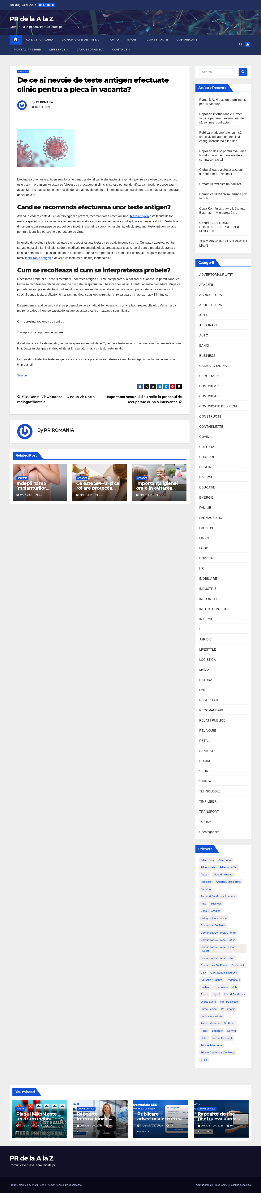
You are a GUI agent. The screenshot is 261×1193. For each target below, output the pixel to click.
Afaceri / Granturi (223, 874)
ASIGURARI (208, 325)
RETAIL (204, 740)
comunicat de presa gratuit (218, 939)
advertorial (224, 859)
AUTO (114, 39)
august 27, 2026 (31, 1125)
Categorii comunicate (214, 918)
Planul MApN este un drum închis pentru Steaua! (36, 1118)
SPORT (132, 39)
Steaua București (222, 1037)
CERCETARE (209, 376)
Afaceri (205, 874)
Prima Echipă (209, 1008)
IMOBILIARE (208, 578)
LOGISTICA (207, 659)
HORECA (206, 558)
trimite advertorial (211, 1045)
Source (22, 375)
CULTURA (206, 447)
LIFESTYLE (57, 49)
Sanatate (217, 1030)
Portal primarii (27, 49)
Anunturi (206, 889)
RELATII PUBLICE (212, 720)
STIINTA (205, 781)
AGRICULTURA (210, 295)
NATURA (205, 680)
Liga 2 (216, 994)
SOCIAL (205, 761)
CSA (203, 972)
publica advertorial (212, 1016)
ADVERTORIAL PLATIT (216, 274)
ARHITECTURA (210, 305)
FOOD (203, 548)
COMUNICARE (186, 39)
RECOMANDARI (211, 710)
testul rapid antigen (38, 258)
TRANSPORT (209, 811)
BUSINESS (207, 355)
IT (200, 629)
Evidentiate (233, 979)
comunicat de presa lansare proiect (218, 948)
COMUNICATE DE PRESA (81, 39)
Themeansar (75, 1184)
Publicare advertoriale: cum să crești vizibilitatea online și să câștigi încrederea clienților (220, 137)
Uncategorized (209, 832)
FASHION (206, 528)
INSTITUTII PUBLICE (214, 609)
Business (216, 903)
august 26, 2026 (91, 1125)
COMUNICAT (208, 396)
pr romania (228, 1008)
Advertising (207, 859)
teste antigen (139, 216)
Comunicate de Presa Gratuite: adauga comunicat (223, 1184)
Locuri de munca (234, 994)
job (234, 987)
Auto (203, 903)
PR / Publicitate (229, 1001)
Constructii (238, 965)
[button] (240, 44)
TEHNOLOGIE (209, 791)
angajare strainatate (228, 881)
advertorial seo (229, 867)
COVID (204, 436)
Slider (204, 1037)
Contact (120, 49)
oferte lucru (208, 1001)
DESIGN (205, 467)
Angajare (206, 881)
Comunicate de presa (214, 965)
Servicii (231, 1030)
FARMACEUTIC (210, 517)
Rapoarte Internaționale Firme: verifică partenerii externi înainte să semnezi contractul (221, 118)
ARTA (203, 315)
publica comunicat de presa (218, 1023)
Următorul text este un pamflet (220, 184)
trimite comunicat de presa (218, 1052)
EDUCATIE (207, 487)
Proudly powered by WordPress (27, 1184)
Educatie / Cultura (211, 979)
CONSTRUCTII (157, 39)
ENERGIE (206, 497)
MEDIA (204, 669)
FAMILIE (205, 507)
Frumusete (221, 987)
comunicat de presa (213, 925)
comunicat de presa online (217, 958)
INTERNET (207, 619)
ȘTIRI (204, 1059)
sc (41, 495)
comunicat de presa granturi (218, 932)
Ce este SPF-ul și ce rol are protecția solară (97, 488)
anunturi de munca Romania (218, 896)
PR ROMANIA (44, 102)
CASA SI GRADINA (39, 39)
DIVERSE (206, 477)
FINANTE (206, 538)
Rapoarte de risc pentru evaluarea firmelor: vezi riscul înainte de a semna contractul (223, 155)
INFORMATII (208, 599)
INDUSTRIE (207, 588)
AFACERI (206, 284)
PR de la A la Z (31, 19)
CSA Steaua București (223, 972)
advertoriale (208, 867)
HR (201, 568)
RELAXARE (207, 730)
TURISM (205, 821)
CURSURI (206, 457)
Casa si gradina (210, 910)
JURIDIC (205, 639)
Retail (204, 1030)
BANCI (204, 345)
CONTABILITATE (211, 426)
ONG (202, 690)
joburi (204, 994)
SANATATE (23, 72)
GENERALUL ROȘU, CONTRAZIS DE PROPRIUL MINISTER (219, 227)
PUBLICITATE (209, 700)
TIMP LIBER (208, 801)
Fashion (205, 987)
